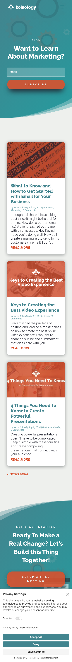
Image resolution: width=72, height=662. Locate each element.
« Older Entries (17, 474)
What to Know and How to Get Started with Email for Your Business (32, 193)
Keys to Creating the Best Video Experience (35, 307)
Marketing (16, 210)
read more (20, 247)
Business (48, 207)
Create (47, 316)
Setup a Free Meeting (36, 579)
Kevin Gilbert (20, 207)
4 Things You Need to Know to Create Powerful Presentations (33, 413)
